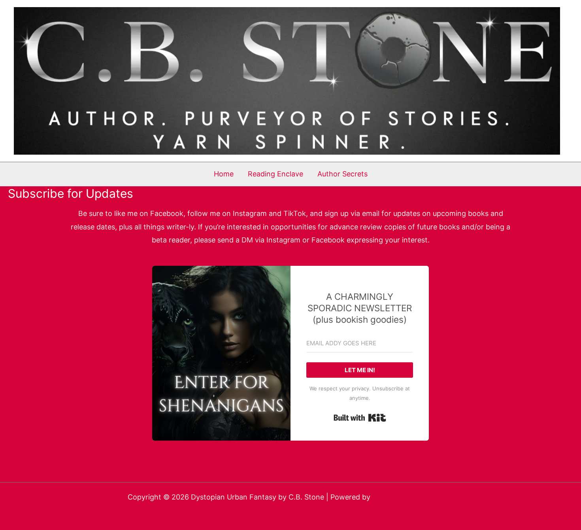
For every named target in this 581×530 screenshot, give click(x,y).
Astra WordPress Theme (412, 497)
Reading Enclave (275, 174)
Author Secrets (342, 174)
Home (224, 174)
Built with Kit (360, 418)
